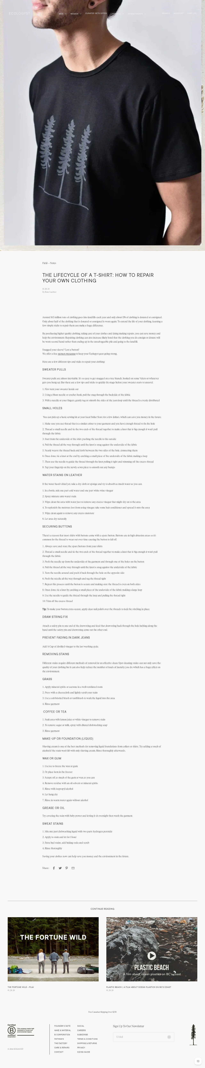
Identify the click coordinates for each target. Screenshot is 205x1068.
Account (179, 13)
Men (61, 14)
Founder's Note (62, 1026)
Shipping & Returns (87, 1043)
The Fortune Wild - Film (21, 987)
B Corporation (62, 1035)
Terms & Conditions (87, 1039)
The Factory (60, 1043)
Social (80, 1026)
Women (74, 14)
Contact (58, 1052)
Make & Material (62, 1030)
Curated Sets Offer (96, 13)
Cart (192, 13)
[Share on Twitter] (60, 868)
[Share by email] (73, 868)
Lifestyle (116, 14)
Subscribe (82, 1035)
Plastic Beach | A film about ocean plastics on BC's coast (138, 987)
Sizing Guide (83, 1052)
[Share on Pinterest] (66, 868)
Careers (81, 1030)
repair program (67, 354)
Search (166, 13)
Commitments (135, 14)
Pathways (59, 1039)
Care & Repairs (62, 1048)
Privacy (81, 1048)
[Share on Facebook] (54, 868)
